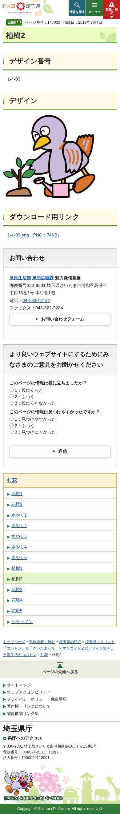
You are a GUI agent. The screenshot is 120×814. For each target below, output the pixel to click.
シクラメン (22, 621)
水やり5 (19, 557)
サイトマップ (19, 685)
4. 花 (12, 480)
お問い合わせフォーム (62, 318)
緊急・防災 (112, 11)
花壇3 (16, 589)
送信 (62, 451)
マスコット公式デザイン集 (84, 648)
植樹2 (16, 578)
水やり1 (19, 515)
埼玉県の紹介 (70, 642)
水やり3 (19, 536)
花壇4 (16, 600)
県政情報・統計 (42, 642)
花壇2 (16, 504)
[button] (77, 8)
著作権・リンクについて (29, 706)
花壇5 (16, 610)
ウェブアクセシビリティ (29, 692)
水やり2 (19, 525)
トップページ (14, 642)
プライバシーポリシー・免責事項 (37, 699)
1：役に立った (29, 390)
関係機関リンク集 (23, 713)
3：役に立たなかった (35, 403)
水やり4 (19, 546)
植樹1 (16, 568)
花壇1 (16, 493)
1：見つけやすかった (35, 419)
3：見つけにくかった (35, 432)
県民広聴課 (43, 277)
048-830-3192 (36, 300)
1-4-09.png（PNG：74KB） (34, 234)
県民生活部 (20, 277)
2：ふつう (24, 396)
